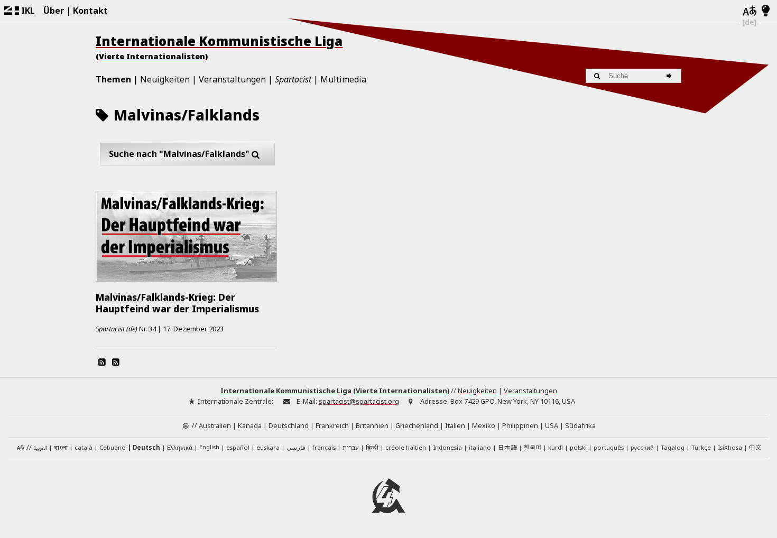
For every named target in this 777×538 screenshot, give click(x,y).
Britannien (372, 425)
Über (53, 10)
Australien (215, 425)
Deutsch (146, 447)
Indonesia (447, 447)
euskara (268, 447)
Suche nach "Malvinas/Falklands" (179, 154)
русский (642, 447)
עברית (351, 447)
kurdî (555, 447)
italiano (480, 447)
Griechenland (416, 425)
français (324, 447)
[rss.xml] (116, 362)
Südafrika (580, 425)
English (209, 447)
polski (578, 447)
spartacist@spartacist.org (359, 401)
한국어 (532, 447)
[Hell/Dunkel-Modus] (765, 11)
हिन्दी (372, 447)
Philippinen (520, 425)
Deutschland (289, 425)
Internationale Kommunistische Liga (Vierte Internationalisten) (334, 390)
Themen (113, 79)
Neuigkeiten (165, 79)
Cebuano (112, 447)
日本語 (507, 447)
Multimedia (343, 79)
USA (551, 425)
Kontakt (90, 10)
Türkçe (701, 447)
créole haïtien (405, 447)
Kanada (250, 425)
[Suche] (670, 75)
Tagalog (672, 447)
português (609, 447)
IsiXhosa (730, 447)
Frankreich (332, 425)
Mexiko (483, 425)
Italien (455, 425)
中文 (755, 447)
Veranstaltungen (232, 79)
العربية (40, 448)
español (237, 447)
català (83, 447)
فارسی (296, 447)
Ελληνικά (179, 447)
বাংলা (61, 448)
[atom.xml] (101, 362)
